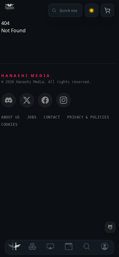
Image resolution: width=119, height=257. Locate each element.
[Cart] (107, 10)
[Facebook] (45, 100)
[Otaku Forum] (110, 227)
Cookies (9, 124)
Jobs (31, 117)
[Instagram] (63, 100)
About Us (10, 117)
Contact (52, 117)
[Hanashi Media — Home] (9, 7)
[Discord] (8, 100)
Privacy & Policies (88, 117)
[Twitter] (27, 100)
